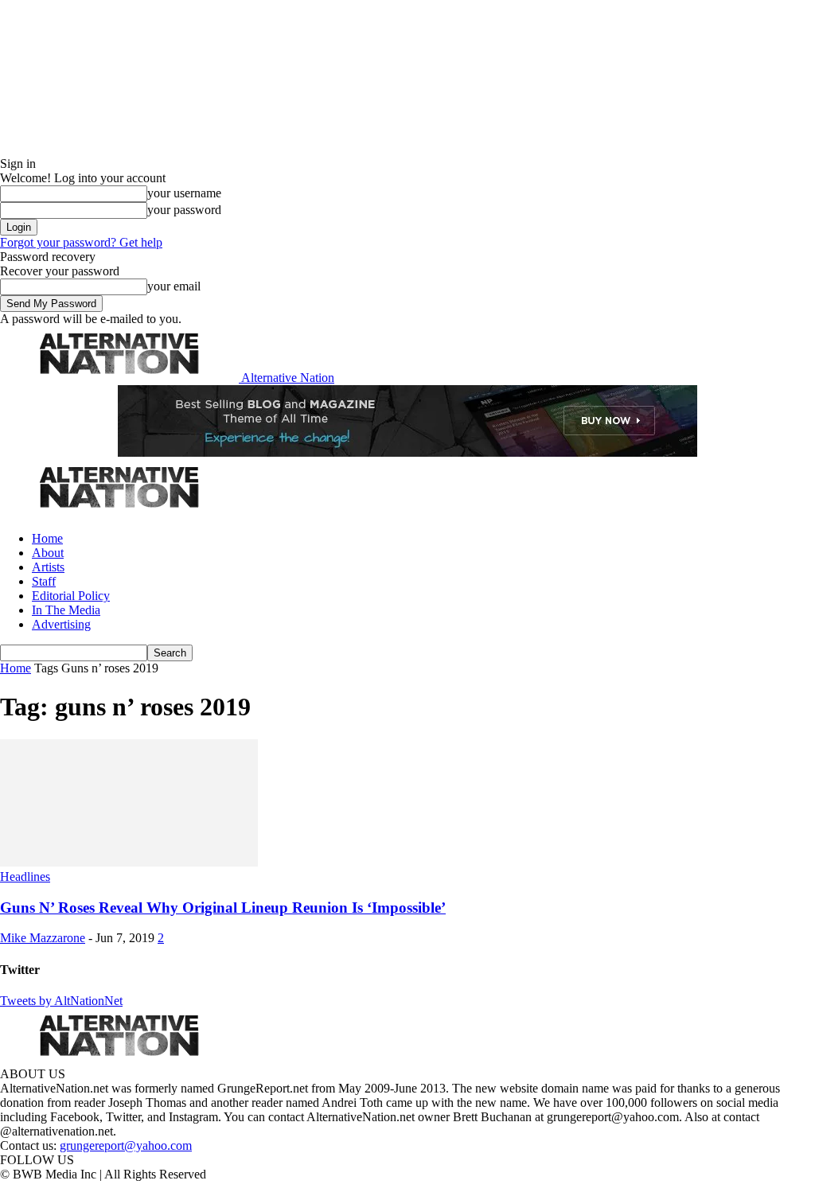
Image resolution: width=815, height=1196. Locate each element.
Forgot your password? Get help (81, 242)
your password (184, 209)
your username (184, 193)
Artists (48, 567)
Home (47, 538)
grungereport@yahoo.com (126, 1145)
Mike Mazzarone (42, 938)
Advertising (61, 624)
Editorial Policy (71, 595)
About (48, 552)
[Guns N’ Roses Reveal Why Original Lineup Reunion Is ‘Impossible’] (129, 862)
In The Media (66, 610)
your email (174, 286)
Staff (44, 581)
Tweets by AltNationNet (61, 1000)
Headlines (25, 876)
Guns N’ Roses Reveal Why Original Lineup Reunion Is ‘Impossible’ (223, 907)
